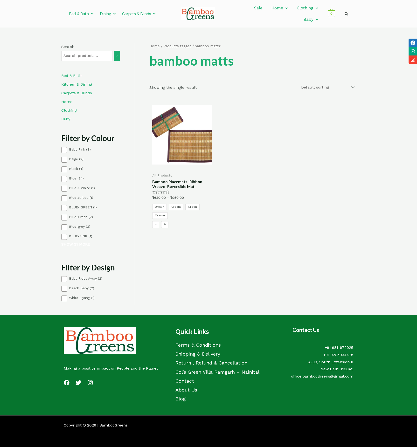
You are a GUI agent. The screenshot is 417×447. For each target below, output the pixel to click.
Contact (184, 381)
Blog (180, 399)
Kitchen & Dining (76, 84)
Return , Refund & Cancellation (211, 363)
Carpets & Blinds (136, 13)
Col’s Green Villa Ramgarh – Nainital (217, 372)
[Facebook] (67, 382)
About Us (186, 390)
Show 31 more (75, 244)
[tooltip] (413, 43)
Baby (308, 19)
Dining (105, 13)
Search (67, 46)
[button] (81, 14)
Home (277, 8)
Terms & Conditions (198, 345)
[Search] (117, 56)
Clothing (305, 8)
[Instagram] (90, 382)
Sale (258, 8)
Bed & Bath (79, 13)
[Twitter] (78, 382)
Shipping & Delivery (197, 354)
